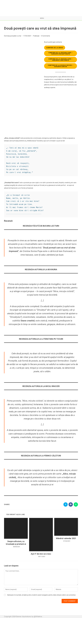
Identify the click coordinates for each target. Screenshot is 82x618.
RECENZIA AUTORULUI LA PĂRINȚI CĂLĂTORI (41, 456)
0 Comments (45, 36)
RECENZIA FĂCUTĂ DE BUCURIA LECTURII (41, 226)
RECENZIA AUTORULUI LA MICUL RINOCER (41, 386)
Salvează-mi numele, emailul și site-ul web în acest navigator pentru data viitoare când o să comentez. (41, 595)
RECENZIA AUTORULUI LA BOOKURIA (41, 269)
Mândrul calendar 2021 (66, 538)
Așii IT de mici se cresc (41, 554)
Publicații (36, 36)
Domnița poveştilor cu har (12, 36)
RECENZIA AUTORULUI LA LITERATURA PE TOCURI (41, 339)
